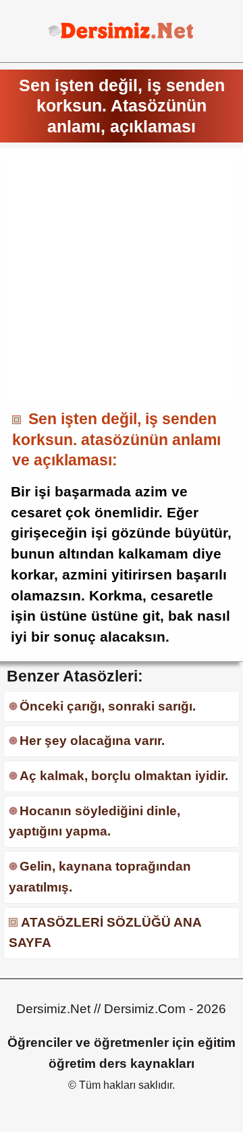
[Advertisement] (121, 282)
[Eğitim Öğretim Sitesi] (121, 37)
